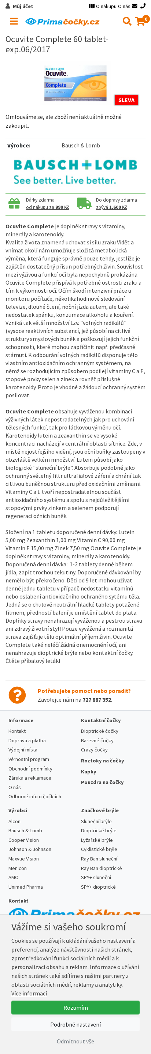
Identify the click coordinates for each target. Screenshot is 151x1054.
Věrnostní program (28, 759)
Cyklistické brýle (99, 849)
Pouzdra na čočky (102, 782)
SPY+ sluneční (96, 877)
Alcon (14, 821)
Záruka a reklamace (29, 777)
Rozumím (75, 1007)
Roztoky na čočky (102, 760)
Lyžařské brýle (97, 840)
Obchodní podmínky (30, 768)
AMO (13, 877)
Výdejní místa (22, 749)
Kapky (88, 771)
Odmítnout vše (75, 1041)
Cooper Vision (23, 840)
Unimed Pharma (25, 887)
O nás (124, 6)
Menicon (17, 868)
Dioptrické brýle (99, 830)
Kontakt (17, 731)
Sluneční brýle (96, 821)
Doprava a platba (27, 740)
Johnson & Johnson (29, 849)
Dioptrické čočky (99, 731)
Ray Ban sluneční (99, 858)
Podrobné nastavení (75, 1024)
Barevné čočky (97, 740)
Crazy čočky (94, 749)
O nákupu (106, 6)
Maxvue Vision (23, 858)
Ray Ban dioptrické (101, 868)
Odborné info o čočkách (34, 796)
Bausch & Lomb (81, 145)
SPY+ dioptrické (98, 887)
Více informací (29, 993)
